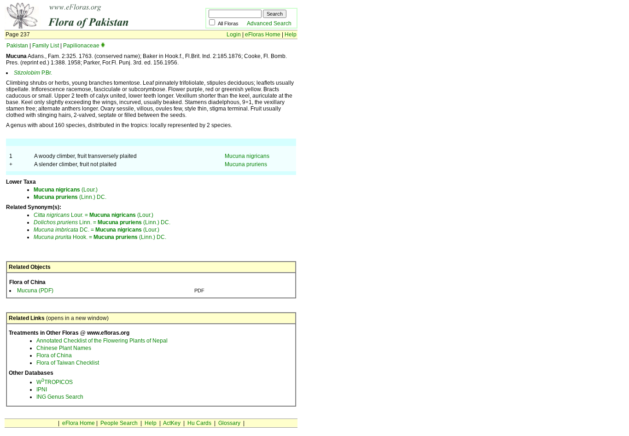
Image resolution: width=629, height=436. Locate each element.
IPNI (41, 389)
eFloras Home (262, 34)
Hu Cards (199, 423)
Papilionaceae (81, 45)
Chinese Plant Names (63, 348)
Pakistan (17, 45)
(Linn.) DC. (70, 197)
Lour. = (61, 215)
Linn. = (66, 222)
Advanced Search (269, 23)
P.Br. (33, 73)
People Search (119, 423)
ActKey (172, 423)
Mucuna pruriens (246, 164)
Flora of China (54, 355)
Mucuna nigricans (247, 156)
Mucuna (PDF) (35, 290)
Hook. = (63, 237)
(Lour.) (66, 189)
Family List (45, 45)
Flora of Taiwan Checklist (67, 363)
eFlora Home (78, 423)
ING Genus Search (59, 397)
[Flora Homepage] (91, 26)
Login (234, 34)
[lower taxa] (103, 45)
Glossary (229, 423)
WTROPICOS (54, 382)
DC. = (64, 230)
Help (291, 34)
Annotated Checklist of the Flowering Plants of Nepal (102, 340)
